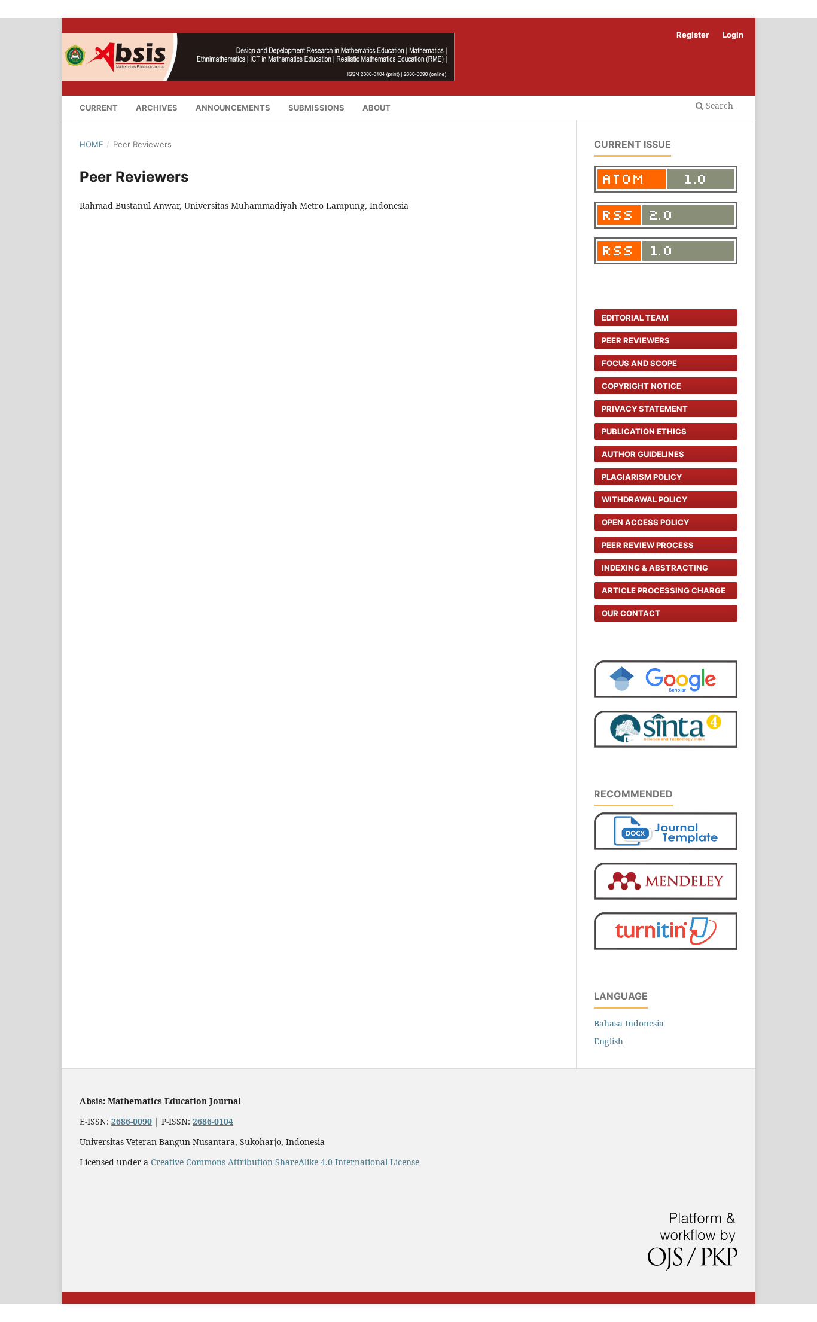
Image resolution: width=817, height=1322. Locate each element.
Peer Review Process (648, 545)
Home (91, 144)
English (608, 1041)
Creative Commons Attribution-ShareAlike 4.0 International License (285, 1162)
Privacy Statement (645, 408)
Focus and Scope (639, 363)
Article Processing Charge (663, 590)
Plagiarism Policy (642, 477)
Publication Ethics (644, 431)
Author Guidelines (643, 454)
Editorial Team (635, 317)
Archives (157, 107)
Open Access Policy (645, 522)
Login (733, 34)
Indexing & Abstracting (655, 567)
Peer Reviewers (636, 340)
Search (718, 105)
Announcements (233, 107)
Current (99, 107)
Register (692, 34)
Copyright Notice (641, 386)
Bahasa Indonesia (629, 1023)
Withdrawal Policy (644, 499)
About (376, 107)
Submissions (316, 107)
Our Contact (631, 613)
